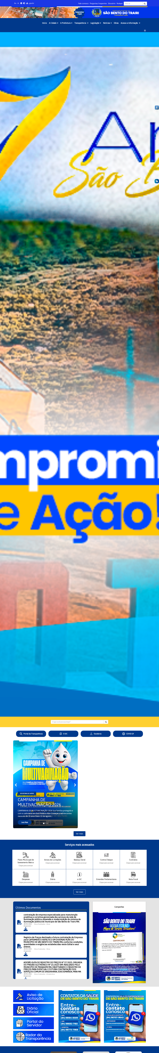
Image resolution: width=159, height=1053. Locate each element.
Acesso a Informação (129, 23)
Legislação (94, 23)
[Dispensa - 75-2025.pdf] (26, 929)
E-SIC (65, 734)
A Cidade (52, 23)
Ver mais (79, 834)
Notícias (106, 23)
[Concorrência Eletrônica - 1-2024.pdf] (26, 954)
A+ (15, 3)
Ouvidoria (97, 734)
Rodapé (120, 3)
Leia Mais (24, 822)
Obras (116, 23)
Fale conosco (83, 3)
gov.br (31, 3)
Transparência (80, 23)
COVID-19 (130, 734)
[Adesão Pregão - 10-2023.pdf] (26, 979)
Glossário (111, 3)
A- (18, 3)
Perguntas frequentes (98, 3)
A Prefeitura (65, 23)
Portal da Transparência (33, 734)
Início (44, 23)
